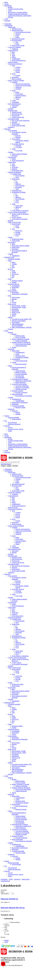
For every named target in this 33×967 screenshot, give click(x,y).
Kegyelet (7, 426)
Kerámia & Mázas (20, 95)
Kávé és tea (15, 274)
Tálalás (14, 272)
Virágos (17, 72)
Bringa (14, 315)
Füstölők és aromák (21, 389)
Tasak (13, 55)
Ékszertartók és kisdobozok (20, 402)
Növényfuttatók (16, 419)
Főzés (13, 270)
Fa (16, 180)
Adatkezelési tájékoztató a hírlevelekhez (19, 15)
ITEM (6, 331)
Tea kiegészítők (19, 377)
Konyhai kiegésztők (21, 374)
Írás (13, 300)
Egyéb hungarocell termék (23, 32)
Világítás (10, 152)
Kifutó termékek (15, 922)
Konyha (10, 269)
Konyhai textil (19, 376)
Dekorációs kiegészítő (18, 39)
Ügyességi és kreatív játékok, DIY (22, 319)
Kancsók (18, 135)
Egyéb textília (16, 240)
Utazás (14, 289)
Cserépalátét (15, 102)
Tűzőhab (10, 109)
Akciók (6, 4)
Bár (13, 277)
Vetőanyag (18, 87)
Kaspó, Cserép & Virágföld (16, 80)
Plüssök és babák (20, 407)
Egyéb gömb (19, 205)
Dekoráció (7, 129)
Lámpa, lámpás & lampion (19, 154)
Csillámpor (15, 49)
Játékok (10, 317)
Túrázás (14, 314)
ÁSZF (10, 10)
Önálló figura (15, 179)
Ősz (5, 421)
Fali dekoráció (12, 157)
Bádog (17, 92)
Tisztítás (14, 282)
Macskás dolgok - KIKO (19, 307)
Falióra (14, 159)
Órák (13, 267)
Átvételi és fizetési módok (15, 9)
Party (13, 275)
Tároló (17, 227)
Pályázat (10, 17)
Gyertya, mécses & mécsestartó (17, 212)
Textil (17, 177)
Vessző (17, 99)
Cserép (14, 100)
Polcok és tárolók (20, 337)
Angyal (10, 427)
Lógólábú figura (16, 174)
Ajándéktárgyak (16, 399)
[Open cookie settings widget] (3, 964)
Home (10, 260)
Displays (10, 329)
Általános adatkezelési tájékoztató (17, 14)
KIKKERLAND (9, 257)
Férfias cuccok (16, 312)
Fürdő (10, 279)
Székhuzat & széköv (18, 239)
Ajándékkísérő (16, 59)
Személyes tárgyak (13, 284)
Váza (13, 164)
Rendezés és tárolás (17, 391)
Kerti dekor (15, 249)
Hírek (6, 2)
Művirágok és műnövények (23, 381)
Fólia (13, 54)
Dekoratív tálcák (20, 356)
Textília (10, 237)
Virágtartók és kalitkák (21, 357)
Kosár (17, 225)
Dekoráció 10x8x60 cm (9, 899)
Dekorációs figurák (20, 364)
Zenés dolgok (16, 322)
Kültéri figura (16, 247)
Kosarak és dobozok (21, 392)
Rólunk (10, 7)
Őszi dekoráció (12, 422)
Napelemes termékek (14, 259)
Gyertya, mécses (16, 217)
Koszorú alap (15, 115)
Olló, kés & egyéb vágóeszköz (20, 120)
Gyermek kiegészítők (18, 406)
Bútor (13, 244)
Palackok (18, 137)
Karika (17, 37)
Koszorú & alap (12, 110)
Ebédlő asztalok (20, 336)
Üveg (17, 202)
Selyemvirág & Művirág (15, 64)
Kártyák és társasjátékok (19, 320)
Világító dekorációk (21, 346)
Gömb (17, 35)
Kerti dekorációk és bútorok (20, 379)
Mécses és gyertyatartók (22, 387)
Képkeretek (15, 404)
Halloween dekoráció (14, 424)
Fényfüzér (15, 155)
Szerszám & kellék (13, 119)
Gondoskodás (16, 285)
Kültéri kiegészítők (13, 417)
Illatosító (10, 220)
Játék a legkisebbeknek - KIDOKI (22, 327)
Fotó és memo (16, 297)
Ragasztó (14, 122)
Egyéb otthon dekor (17, 170)
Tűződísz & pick (16, 29)
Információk (7, 5)
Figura (17, 44)
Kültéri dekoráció (20, 382)
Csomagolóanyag (13, 50)
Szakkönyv (11, 127)
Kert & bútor (11, 242)
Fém (16, 182)
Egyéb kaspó (19, 94)
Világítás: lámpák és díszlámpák (21, 342)
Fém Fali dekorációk (21, 361)
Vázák (13, 149)
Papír (13, 52)
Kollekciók (11, 409)
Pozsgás (17, 70)
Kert (13, 265)
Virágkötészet (8, 25)
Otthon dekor (12, 162)
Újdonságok (7, 24)
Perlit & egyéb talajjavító (22, 84)
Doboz (14, 57)
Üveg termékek (12, 130)
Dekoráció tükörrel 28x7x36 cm (13, 908)
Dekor (13, 262)
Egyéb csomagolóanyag (19, 60)
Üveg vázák (18, 150)
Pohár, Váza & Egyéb (14, 222)
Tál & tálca (15, 167)
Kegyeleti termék (17, 40)
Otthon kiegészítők (17, 394)
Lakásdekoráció (20, 352)
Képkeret (14, 169)
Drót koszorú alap (17, 114)
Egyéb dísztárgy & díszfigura (20, 210)
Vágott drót (15, 105)
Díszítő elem (11, 27)
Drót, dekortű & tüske (14, 104)
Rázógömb (18, 187)
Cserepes (18, 67)
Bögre (13, 165)
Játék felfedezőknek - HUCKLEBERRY (18, 325)
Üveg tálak (18, 147)
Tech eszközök (12, 290)
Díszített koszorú (16, 112)
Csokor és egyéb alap (18, 117)
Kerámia (17, 232)
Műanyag (18, 97)
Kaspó (13, 90)
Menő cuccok (12, 304)
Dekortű (14, 107)
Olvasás (14, 302)
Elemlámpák (15, 310)
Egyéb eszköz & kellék (18, 125)
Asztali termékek (20, 371)
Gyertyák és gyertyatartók (19, 384)
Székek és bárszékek (21, 341)
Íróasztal (14, 299)
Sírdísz (10, 431)
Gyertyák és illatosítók (21, 386)
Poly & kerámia (19, 175)
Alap (16, 42)
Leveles (17, 69)
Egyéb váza (18, 230)
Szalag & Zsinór (13, 62)
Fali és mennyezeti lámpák (23, 344)
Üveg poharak (16, 139)
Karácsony (15, 411)
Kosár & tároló (16, 224)
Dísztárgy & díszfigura (14, 172)
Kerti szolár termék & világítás (20, 245)
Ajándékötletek (19, 401)
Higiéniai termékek (17, 280)
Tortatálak (18, 145)
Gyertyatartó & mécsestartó (19, 219)
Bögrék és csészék (20, 372)
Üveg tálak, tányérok (18, 144)
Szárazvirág (15, 77)
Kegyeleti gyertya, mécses (15, 429)
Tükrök (14, 347)
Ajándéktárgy (16, 255)
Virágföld (14, 82)
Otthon (10, 366)
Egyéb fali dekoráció (18, 160)
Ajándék (10, 254)
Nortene (6, 416)
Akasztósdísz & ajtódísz (19, 192)
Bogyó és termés (16, 79)
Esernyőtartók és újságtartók (23, 396)
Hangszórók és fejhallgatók (19, 294)
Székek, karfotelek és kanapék (20, 339)
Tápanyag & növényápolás (23, 85)
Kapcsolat (7, 20)
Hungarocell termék (17, 30)
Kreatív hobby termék (18, 45)
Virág (13, 65)
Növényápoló (16, 124)
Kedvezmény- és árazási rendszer (17, 12)
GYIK (6, 19)
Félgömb (18, 34)
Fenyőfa (17, 75)
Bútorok (10, 332)
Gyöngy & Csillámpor (14, 47)
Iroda (9, 295)
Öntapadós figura (17, 190)
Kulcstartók (15, 309)
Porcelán (17, 234)
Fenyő (13, 74)
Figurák (14, 362)
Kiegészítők (15, 287)
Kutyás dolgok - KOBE (19, 305)
